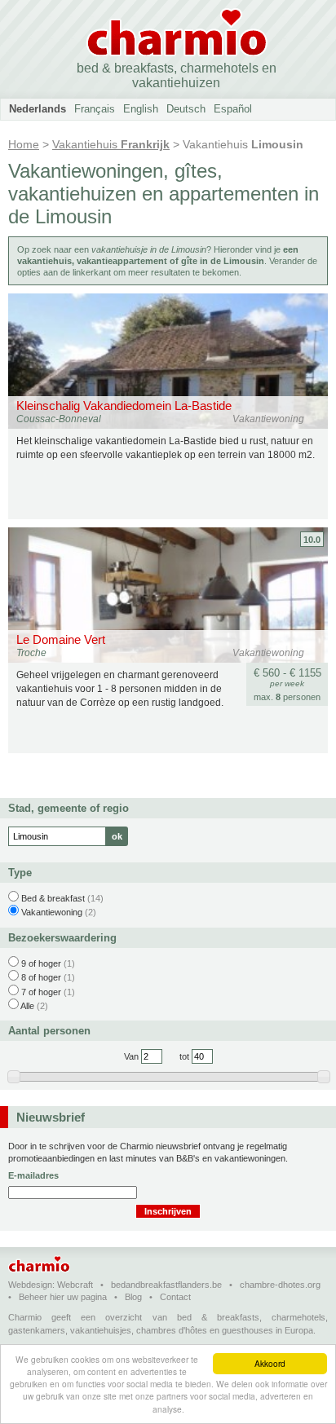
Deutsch (186, 109)
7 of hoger (41, 992)
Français (94, 109)
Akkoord (269, 1363)
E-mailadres (33, 1175)
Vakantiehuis (111, 144)
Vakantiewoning (51, 912)
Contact (175, 1297)
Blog (133, 1297)
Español (233, 109)
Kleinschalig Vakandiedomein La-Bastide (124, 405)
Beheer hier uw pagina (63, 1297)
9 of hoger (41, 963)
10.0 (312, 539)
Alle (27, 1006)
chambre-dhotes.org (280, 1285)
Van (131, 1056)
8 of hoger (41, 977)
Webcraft (75, 1285)
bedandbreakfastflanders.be (166, 1285)
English (140, 109)
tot (184, 1056)
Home (23, 144)
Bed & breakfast (53, 898)
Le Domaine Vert (60, 639)
